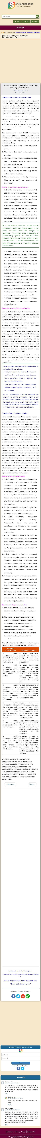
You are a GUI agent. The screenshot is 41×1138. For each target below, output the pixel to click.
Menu (21, 27)
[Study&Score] (20, 5)
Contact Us (31, 1132)
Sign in (17, 21)
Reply (7, 1093)
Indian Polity (14, 37)
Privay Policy (20, 1132)
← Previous (10, 784)
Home (4, 35)
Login (20, 1063)
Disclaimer (10, 1132)
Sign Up (26, 21)
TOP (38, 1136)
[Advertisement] (20, 61)
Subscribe (35, 21)
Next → (32, 784)
